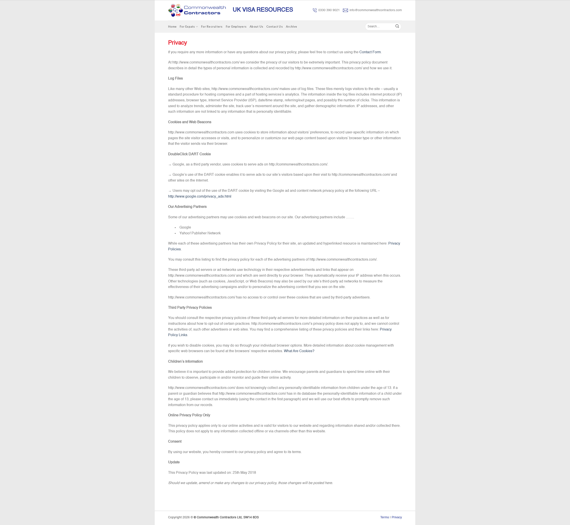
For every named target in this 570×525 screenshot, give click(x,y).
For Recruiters (212, 26)
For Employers (236, 26)
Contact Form (370, 52)
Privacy (397, 517)
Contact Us (274, 26)
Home (172, 26)
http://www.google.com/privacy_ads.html (199, 196)
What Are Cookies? (299, 351)
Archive (291, 26)
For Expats (187, 26)
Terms (384, 517)
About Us (256, 26)
